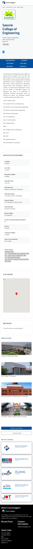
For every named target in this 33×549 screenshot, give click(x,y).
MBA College (20, 7)
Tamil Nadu (9, 7)
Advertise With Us (6, 535)
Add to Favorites (16, 433)
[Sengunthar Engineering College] (16, 348)
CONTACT (23, 66)
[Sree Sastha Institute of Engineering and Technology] (16, 388)
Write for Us (4, 542)
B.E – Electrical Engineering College (12, 257)
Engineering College (9, 251)
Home (3, 7)
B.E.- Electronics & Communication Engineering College (16, 259)
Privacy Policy (5, 538)
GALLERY (23, 63)
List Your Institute (5, 533)
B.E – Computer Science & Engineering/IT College (15, 255)
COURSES (24, 60)
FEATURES (10, 63)
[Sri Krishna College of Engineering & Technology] (16, 409)
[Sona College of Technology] (16, 368)
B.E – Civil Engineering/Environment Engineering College (17, 253)
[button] (3, 51)
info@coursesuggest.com (24, 526)
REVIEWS (10, 66)
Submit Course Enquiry (17, 428)
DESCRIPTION (10, 60)
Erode (14, 7)
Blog (2, 537)
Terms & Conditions (6, 540)
